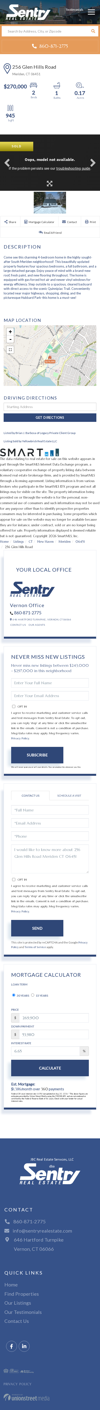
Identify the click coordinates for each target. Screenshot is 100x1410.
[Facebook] (11, 1346)
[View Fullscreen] (10, 349)
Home (4, 542)
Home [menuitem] (11, 1284)
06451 (80, 542)
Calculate (50, 1068)
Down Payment (22, 1026)
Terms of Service (35, 947)
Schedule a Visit (69, 795)
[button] (93, 31)
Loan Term (19, 984)
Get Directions (50, 417)
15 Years (41, 995)
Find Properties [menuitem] (21, 1294)
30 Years (22, 995)
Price (15, 1009)
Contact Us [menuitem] (16, 1321)
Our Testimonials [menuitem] (23, 1312)
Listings (19, 542)
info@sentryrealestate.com (42, 1231)
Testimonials (74, 9)
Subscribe (37, 754)
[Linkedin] (24, 1346)
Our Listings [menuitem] (17, 1303)
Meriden (64, 542)
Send (37, 928)
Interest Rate (21, 1043)
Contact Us (18, 624)
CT (31, 542)
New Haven (45, 542)
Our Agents (37, 624)
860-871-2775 (53, 46)
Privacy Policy (20, 738)
